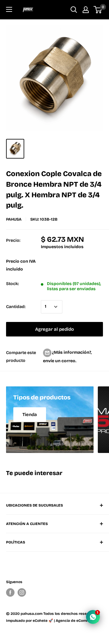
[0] (98, 9)
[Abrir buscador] (74, 9)
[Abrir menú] (9, 9)
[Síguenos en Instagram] (22, 592)
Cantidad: (15, 306)
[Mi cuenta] (86, 9)
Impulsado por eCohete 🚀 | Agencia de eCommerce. (52, 620)
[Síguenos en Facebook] (10, 592)
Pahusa (13, 219)
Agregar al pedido (54, 329)
